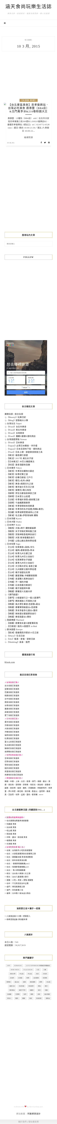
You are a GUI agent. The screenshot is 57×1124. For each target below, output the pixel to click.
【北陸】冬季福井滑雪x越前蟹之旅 (23, 500)
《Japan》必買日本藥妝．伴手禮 (22, 446)
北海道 (20, 978)
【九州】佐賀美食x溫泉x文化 (20, 547)
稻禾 (25, 994)
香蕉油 (48, 998)
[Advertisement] (28, 194)
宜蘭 (24, 982)
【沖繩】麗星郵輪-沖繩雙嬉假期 (22, 576)
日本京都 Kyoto (14, 519)
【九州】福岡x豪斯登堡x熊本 (20, 550)
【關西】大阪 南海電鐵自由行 (21, 538)
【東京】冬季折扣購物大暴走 (20, 471)
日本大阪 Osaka (14, 522)
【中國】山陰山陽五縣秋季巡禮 (21, 541)
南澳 (28, 978)
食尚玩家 (38, 998)
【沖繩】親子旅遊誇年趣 (18, 588)
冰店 (37, 973)
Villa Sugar (27, 969)
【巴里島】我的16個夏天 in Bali (22, 626)
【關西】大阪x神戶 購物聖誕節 (21, 528)
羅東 (32, 994)
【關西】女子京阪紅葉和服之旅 (21, 531)
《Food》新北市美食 (16, 430)
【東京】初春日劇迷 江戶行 (20, 477)
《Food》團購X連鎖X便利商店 (21, 436)
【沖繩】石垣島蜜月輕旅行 (19, 585)
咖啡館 (8, 982)
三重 (45, 969)
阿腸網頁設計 (34, 1114)
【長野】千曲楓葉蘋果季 (18, 503)
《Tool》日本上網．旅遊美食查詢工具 (24, 452)
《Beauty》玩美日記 (16, 417)
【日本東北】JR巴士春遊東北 (20, 462)
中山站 (30, 973)
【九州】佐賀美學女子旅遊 (19, 560)
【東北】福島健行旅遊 (17, 455)
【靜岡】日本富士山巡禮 (18, 496)
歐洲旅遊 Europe (15, 629)
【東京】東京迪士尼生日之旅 (20, 487)
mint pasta (15, 969)
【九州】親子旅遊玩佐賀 (18, 572)
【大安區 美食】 (29, 100)
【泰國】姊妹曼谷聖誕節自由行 (21, 614)
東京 (46, 986)
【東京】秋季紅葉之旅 (17, 474)
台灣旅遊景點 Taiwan (17, 439)
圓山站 (17, 982)
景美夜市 (31, 986)
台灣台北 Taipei (14, 423)
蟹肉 (17, 998)
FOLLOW (28, 257)
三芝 (38, 969)
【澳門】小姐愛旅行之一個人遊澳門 (23, 598)
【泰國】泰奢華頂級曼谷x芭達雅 (22, 607)
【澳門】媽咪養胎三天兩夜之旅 (21, 601)
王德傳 (17, 994)
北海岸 (12, 978)
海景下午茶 (22, 990)
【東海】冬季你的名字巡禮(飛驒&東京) (25, 509)
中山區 (21, 973)
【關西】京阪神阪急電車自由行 (21, 534)
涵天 (39, 990)
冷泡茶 (45, 973)
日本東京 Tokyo (14, 468)
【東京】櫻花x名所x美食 (18, 481)
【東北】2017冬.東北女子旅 (20, 458)
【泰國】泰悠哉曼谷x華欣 (19, 617)
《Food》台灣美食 (15, 433)
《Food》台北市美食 (16, 427)
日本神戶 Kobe (14, 525)
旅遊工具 (12, 986)
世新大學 (12, 973)
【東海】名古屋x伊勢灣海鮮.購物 (22, 515)
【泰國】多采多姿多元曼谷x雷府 (22, 610)
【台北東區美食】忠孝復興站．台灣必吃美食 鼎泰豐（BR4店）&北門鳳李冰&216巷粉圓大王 (28, 108)
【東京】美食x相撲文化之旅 (20, 484)
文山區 (48, 982)
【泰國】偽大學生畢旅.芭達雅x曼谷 (23, 604)
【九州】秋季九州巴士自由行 (20, 557)
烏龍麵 (9, 994)
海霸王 (32, 990)
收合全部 (19, 414)
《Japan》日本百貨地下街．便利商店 (24, 449)
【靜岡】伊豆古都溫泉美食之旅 (21, 493)
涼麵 (46, 990)
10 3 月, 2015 (10, 142)
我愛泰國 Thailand (15, 620)
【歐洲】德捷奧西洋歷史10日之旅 (23, 633)
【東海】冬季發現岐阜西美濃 (20, 506)
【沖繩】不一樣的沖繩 (17, 582)
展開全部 (9, 414)
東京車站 (12, 990)
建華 (41, 982)
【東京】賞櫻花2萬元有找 (19, 490)
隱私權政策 (33, 1122)
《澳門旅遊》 (13, 595)
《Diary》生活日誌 (16, 636)
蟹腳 (23, 998)
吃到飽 (45, 978)
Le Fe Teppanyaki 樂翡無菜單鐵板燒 (38, 965)
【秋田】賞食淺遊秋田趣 (18, 465)
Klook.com (10, 662)
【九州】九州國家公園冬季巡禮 (21, 569)
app (8, 965)
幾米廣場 (32, 982)
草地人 (9, 998)
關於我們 (22, 1122)
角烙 (30, 998)
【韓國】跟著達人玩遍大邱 (19, 591)
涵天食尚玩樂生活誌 (28, 6)
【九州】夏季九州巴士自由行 (20, 563)
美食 (39, 994)
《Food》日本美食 (15, 442)
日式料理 (21, 986)
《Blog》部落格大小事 (17, 420)
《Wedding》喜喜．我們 (18, 642)
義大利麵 (47, 994)
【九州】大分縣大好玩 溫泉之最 (22, 566)
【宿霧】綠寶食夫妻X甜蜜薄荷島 (22, 623)
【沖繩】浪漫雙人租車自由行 (20, 579)
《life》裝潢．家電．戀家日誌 (21, 639)
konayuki (18, 965)
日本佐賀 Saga (13, 544)
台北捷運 (36, 978)
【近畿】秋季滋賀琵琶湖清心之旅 (22, 512)
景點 (39, 986)
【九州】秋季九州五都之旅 (19, 553)
